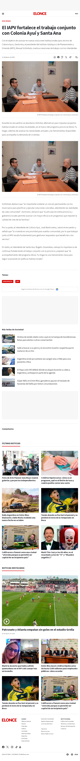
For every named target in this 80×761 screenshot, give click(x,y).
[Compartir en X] (66, 57)
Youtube (20, 747)
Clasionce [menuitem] (44, 729)
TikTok (16, 747)
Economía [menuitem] (24, 738)
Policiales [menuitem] (24, 726)
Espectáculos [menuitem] (26, 741)
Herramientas (7, 281)
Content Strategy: (67, 754)
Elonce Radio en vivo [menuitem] (47, 734)
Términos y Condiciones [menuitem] (68, 724)
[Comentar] (75, 57)
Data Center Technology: (71, 754)
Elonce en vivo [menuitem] (45, 731)
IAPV (17, 281)
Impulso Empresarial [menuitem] (47, 721)
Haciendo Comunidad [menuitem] (47, 719)
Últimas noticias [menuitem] (26, 721)
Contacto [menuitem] (63, 729)
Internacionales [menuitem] (26, 734)
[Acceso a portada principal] (40, 13)
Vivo (76, 13)
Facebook (3, 747)
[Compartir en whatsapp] (54, 57)
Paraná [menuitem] (24, 724)
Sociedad (6, 21)
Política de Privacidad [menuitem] (67, 721)
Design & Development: (76, 754)
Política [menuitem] (24, 729)
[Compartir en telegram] (70, 57)
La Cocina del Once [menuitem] (46, 724)
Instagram (12, 747)
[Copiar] (62, 57)
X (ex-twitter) (7, 747)
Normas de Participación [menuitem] (68, 726)
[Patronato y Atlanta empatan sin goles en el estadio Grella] (40, 600)
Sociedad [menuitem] (24, 731)
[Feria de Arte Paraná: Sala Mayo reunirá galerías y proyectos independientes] (20, 463)
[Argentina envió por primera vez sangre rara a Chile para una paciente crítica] (8, 360)
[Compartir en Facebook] (58, 57)
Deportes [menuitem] (24, 736)
